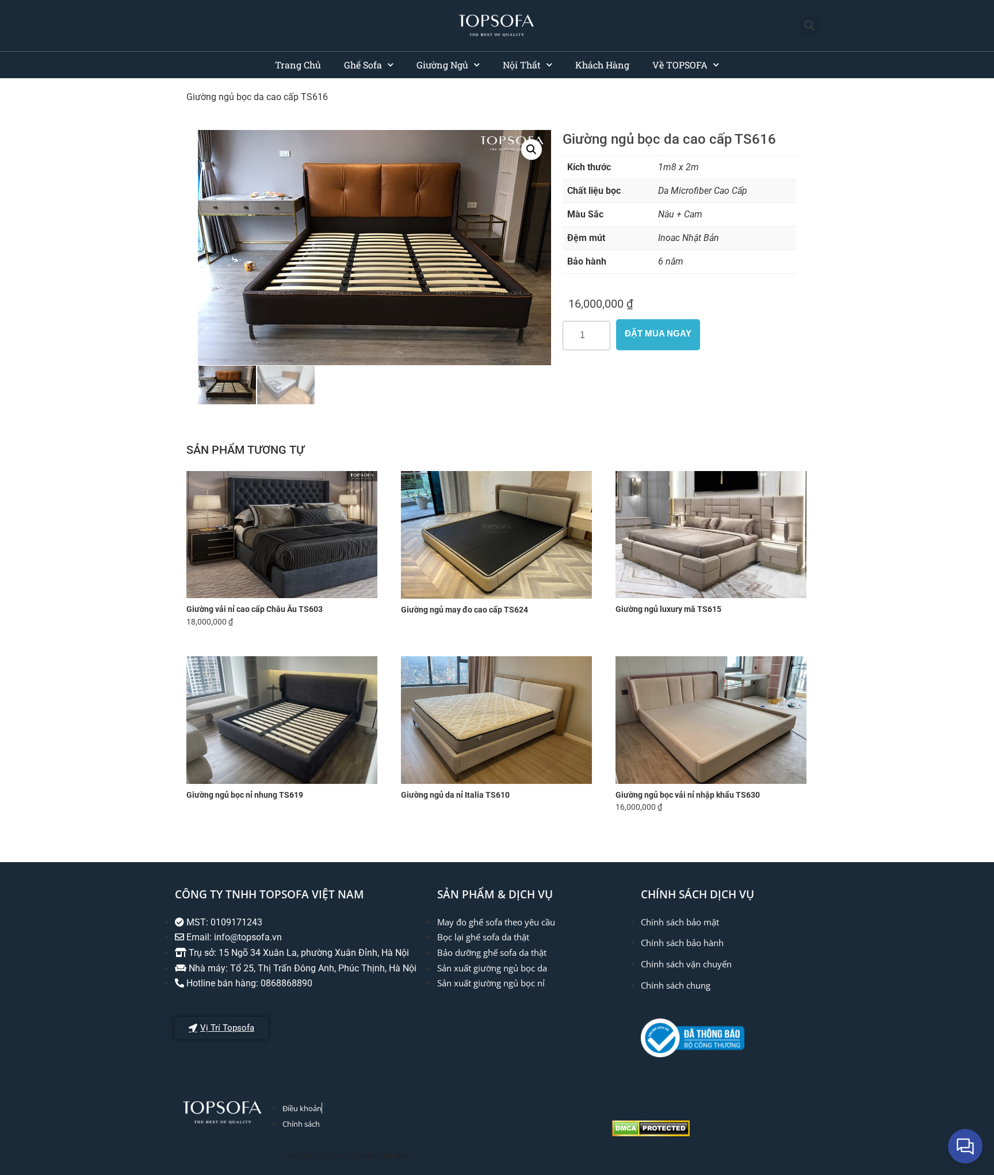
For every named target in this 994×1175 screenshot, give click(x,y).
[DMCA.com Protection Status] (651, 1133)
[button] (809, 25)
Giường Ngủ (442, 65)
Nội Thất (522, 65)
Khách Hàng (602, 65)
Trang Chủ (298, 65)
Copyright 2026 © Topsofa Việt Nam (346, 1155)
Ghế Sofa (363, 65)
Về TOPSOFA (680, 65)
